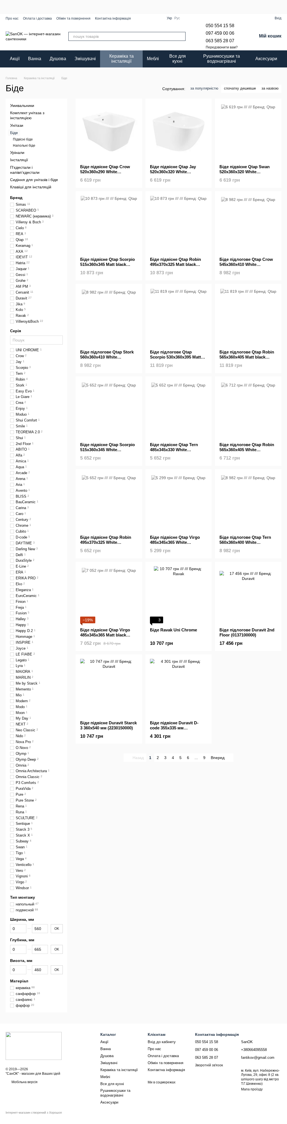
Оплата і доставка (37, 18)
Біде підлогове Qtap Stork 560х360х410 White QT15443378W (107, 357)
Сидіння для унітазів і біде (34, 179)
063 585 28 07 (220, 40)
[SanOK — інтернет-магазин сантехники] (34, 1046)
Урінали (17, 152)
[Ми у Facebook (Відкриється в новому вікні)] (138, 18)
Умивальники (22, 105)
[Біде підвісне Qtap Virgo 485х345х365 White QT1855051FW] (178, 502)
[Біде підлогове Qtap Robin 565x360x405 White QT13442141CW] (248, 409)
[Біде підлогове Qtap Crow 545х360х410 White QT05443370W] (248, 224)
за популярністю (204, 88)
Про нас (12, 18)
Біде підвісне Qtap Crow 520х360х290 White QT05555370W (105, 171)
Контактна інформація (113, 18)
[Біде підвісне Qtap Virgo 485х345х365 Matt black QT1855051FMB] (109, 595)
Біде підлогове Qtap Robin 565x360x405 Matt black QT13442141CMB (246, 357)
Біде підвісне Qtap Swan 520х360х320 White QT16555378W (244, 171)
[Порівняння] (260, 18)
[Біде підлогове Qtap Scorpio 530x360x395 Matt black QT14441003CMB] (178, 317)
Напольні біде (24, 145)
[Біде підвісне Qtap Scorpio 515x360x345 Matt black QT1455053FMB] (109, 224)
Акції (15, 58)
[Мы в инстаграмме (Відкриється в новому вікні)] (145, 18)
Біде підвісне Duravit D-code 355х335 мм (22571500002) (174, 727)
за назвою (270, 88)
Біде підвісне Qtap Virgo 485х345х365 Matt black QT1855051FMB (105, 634)
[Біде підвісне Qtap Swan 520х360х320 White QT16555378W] (248, 131)
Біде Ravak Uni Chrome (173, 629)
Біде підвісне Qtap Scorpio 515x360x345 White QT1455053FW (107, 449)
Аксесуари (266, 58)
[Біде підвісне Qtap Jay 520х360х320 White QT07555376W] (178, 131)
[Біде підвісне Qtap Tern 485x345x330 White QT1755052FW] (178, 409)
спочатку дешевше (240, 88)
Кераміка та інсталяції (121, 59)
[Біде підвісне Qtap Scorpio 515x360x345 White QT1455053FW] (109, 409)
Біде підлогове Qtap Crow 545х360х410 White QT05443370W (246, 264)
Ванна (34, 58)
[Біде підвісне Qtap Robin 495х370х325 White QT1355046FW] (109, 502)
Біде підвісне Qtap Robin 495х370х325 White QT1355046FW (105, 542)
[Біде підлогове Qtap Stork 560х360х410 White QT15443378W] (109, 317)
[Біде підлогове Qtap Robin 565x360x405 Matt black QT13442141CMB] (248, 317)
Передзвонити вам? (222, 47)
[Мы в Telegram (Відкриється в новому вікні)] (152, 18)
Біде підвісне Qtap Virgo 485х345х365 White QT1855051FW (175, 542)
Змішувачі (85, 58)
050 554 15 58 (220, 25)
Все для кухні (177, 59)
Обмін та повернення (73, 18)
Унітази (16, 125)
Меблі (153, 58)
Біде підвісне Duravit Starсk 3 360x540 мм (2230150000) (108, 725)
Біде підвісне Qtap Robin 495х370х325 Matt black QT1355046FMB (175, 264)
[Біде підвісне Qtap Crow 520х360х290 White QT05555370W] (109, 131)
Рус (177, 18)
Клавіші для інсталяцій (30, 187)
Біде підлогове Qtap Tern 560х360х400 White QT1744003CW (245, 542)
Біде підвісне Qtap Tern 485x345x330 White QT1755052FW (174, 449)
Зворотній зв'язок (209, 1065)
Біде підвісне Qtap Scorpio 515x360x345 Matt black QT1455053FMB (107, 264)
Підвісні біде (23, 139)
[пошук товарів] (181, 36)
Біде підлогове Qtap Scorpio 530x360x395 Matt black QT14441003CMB (175, 357)
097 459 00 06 (220, 33)
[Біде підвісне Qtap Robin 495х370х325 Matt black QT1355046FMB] (178, 224)
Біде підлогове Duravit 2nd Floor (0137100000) (246, 632)
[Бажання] (250, 18)
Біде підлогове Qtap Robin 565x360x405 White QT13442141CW (246, 449)
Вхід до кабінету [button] (162, 1042)
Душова (58, 58)
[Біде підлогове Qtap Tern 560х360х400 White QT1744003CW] (248, 502)
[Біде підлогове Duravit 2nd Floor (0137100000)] (248, 595)
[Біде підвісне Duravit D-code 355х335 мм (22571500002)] (178, 687)
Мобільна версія (24, 1082)
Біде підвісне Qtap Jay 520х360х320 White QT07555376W (173, 171)
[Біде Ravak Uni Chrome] (178, 595)
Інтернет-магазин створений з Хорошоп (34, 1112)
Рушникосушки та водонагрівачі (221, 59)
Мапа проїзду (252, 1089)
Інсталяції (19, 160)
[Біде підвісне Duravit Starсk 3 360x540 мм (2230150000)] (109, 687)
